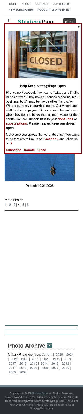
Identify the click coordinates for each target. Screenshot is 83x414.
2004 (23, 372)
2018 (67, 359)
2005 (12, 372)
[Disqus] (41, 266)
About (26, 4)
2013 (54, 363)
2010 (23, 367)
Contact (41, 4)
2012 (65, 363)
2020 (46, 359)
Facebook (50, 139)
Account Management (54, 9)
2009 (33, 367)
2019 (56, 359)
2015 (33, 363)
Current (47, 354)
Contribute (61, 4)
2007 (54, 367)
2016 (23, 363)
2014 (44, 363)
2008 (44, 367)
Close (41, 150)
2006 (65, 367)
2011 (12, 367)
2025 (59, 354)
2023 (14, 359)
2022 (24, 359)
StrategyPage (39, 393)
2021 (35, 359)
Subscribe (13, 150)
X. (11, 143)
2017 (12, 363)
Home (13, 4)
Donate (29, 150)
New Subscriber (21, 9)
